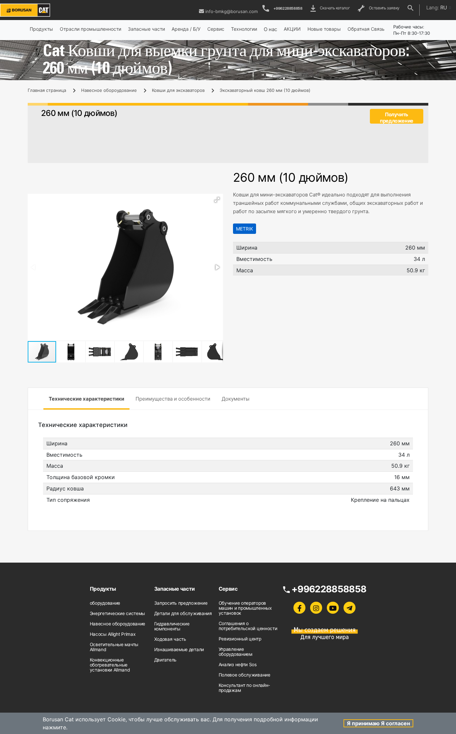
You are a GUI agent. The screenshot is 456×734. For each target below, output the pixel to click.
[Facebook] (299, 608)
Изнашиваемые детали (179, 649)
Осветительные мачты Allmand (114, 647)
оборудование (105, 603)
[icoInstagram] (316, 608)
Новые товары (324, 29)
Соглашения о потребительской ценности (248, 626)
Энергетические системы (117, 613)
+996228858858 (287, 8)
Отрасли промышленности (90, 29)
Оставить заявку (383, 7)
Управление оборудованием (235, 651)
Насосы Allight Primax (113, 634)
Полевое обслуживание (244, 675)
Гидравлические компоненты (172, 626)
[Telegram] (350, 608)
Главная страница (47, 90)
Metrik (244, 229)
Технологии (244, 29)
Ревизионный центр (240, 638)
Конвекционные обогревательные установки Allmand (110, 665)
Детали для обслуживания (183, 613)
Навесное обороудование (109, 90)
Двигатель (165, 660)
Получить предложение (396, 117)
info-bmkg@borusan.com (231, 11)
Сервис (215, 29)
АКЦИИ (292, 29)
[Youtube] (333, 608)
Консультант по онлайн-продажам (244, 688)
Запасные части (146, 29)
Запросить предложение (181, 603)
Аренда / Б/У (186, 29)
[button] (217, 199)
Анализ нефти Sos (238, 664)
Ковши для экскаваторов (178, 90)
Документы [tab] (235, 399)
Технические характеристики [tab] (86, 399)
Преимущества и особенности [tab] (173, 399)
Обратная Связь (366, 29)
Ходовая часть (170, 639)
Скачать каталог (334, 7)
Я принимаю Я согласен (378, 723)
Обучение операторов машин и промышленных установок (245, 608)
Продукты (41, 29)
